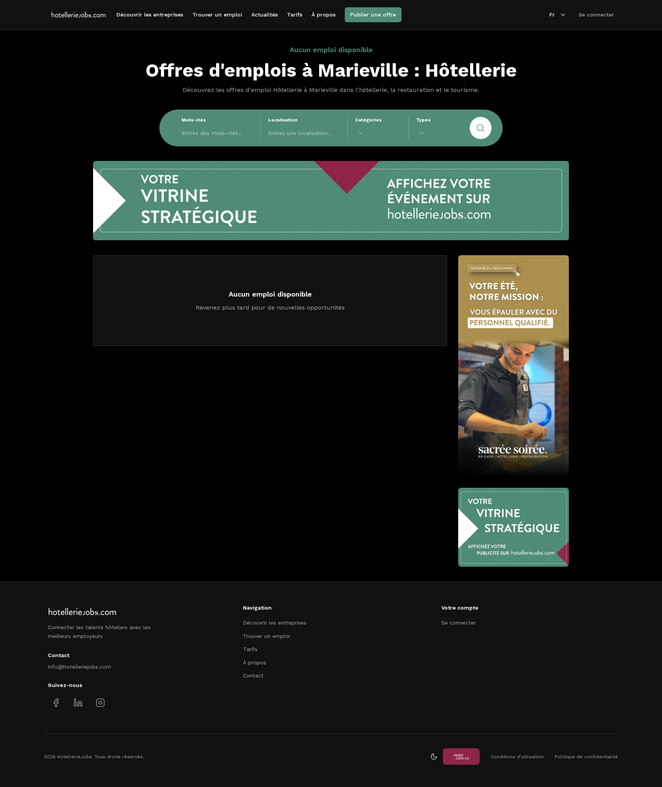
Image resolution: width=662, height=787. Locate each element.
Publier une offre (373, 14)
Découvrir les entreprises (149, 14)
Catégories (368, 120)
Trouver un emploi (217, 14)
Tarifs (294, 14)
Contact (253, 675)
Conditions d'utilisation (517, 756)
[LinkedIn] (78, 703)
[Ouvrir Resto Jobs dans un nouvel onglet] (461, 756)
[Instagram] (100, 703)
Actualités (264, 14)
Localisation (283, 120)
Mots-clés (194, 120)
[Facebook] (56, 703)
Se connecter (596, 14)
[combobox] (378, 133)
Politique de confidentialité (586, 756)
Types (423, 120)
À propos (323, 14)
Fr (552, 14)
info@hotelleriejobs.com (79, 667)
